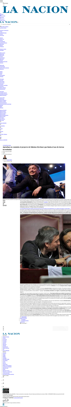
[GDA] (6, 401)
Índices (1, 45)
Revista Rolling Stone (4, 115)
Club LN (2, 19)
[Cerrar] (17, 22)
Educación (2, 55)
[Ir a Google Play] (6, 390)
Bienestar (2, 59)
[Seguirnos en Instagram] (3, 383)
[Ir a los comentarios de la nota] (4, 201)
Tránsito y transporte (4, 30)
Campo (1, 40)
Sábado (1, 105)
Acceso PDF (2, 97)
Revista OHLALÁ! (3, 110)
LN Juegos (2, 79)
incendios (46, 202)
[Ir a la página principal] (35, 12)
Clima (1, 31)
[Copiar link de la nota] (3, 204)
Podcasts (2, 86)
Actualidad (23, 319)
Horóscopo (2, 82)
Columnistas (2, 66)
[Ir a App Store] (6, 392)
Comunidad (2, 57)
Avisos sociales (3, 101)
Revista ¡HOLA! (3, 111)
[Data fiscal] (3, 405)
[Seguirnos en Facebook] (3, 377)
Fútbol (1, 71)
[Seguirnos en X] (3, 380)
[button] (35, 81)
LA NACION (5, 145)
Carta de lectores (3, 102)
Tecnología (2, 81)
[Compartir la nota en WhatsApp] (4, 202)
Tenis (1, 74)
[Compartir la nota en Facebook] (3, 205)
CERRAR (1, 0)
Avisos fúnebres (3, 100)
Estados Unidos (3, 49)
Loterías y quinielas (4, 85)
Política (9, 145)
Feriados (1, 84)
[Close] (3, 327)
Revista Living (2, 114)
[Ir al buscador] (4, 5)
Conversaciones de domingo (5, 104)
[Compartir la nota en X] (4, 205)
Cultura (1, 56)
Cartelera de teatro (3, 94)
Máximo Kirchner (23, 318)
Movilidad (2, 44)
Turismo (1, 80)
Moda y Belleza (3, 87)
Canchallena (2, 75)
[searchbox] (35, 24)
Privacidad (21, 397)
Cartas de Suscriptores (4, 67)
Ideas (1, 106)
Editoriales (2, 65)
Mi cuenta (3, 20)
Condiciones (16, 397)
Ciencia (1, 60)
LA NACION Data (3, 32)
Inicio (2, 14)
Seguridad (2, 54)
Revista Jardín (2, 116)
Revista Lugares (3, 112)
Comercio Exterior (3, 42)
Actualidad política (25, 320)
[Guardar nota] (3, 201)
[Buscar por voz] (69, 24)
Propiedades (2, 41)
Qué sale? (2, 91)
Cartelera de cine (3, 92)
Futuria (1, 37)
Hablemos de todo (3, 61)
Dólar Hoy (2, 39)
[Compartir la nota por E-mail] (5, 205)
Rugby (1, 72)
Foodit (2, 17)
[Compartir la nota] (3, 202)
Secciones (3, 15)
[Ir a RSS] (3, 386)
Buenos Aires (2, 52)
